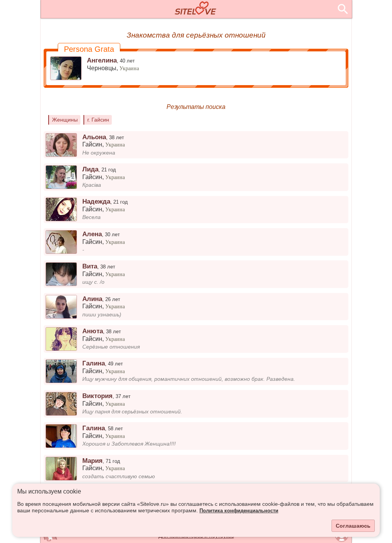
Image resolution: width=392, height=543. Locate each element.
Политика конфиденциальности (238, 510)
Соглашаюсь (353, 526)
